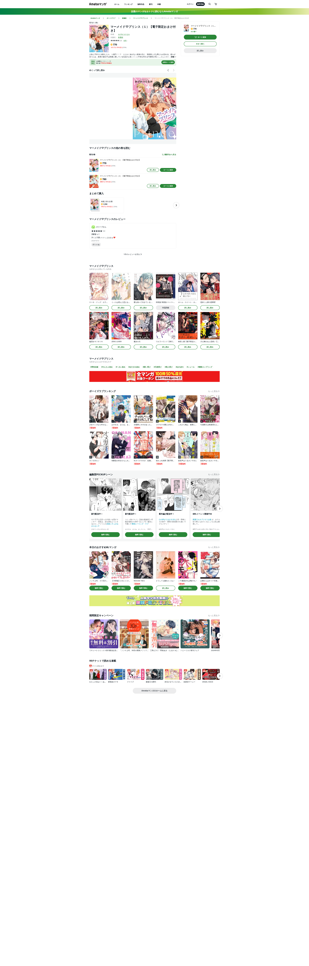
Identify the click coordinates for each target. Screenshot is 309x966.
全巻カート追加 (168, 62)
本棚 (159, 4)
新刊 (150, 4)
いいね (97, 244)
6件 (125, 40)
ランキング (128, 4)
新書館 (120, 37)
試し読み (153, 170)
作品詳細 (165, 307)
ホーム (116, 4)
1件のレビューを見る (132, 254)
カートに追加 (168, 170)
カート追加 (202, 37)
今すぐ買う (200, 44)
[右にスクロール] (173, 70)
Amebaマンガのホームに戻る (154, 690)
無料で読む (105, 534)
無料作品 (140, 4)
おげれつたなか (124, 34)
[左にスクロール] (168, 70)
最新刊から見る (170, 154)
